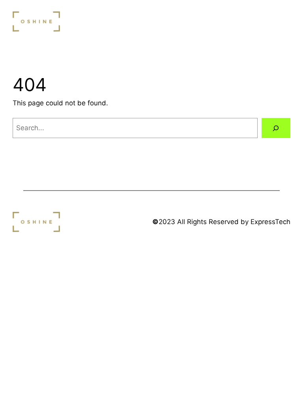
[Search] (276, 128)
